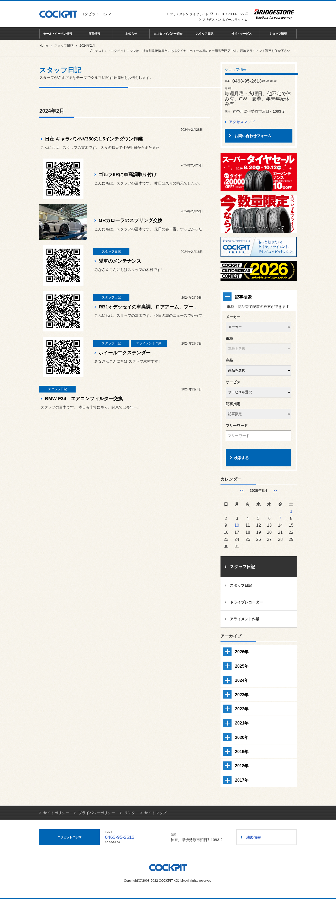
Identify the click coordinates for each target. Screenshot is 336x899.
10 (236, 525)
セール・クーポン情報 (57, 33)
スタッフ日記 (204, 33)
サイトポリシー (56, 813)
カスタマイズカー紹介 (168, 33)
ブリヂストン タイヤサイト (189, 14)
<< (242, 490)
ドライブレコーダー (246, 602)
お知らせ (131, 33)
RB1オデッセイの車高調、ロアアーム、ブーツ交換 (153, 306)
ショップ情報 (278, 33)
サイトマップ (155, 813)
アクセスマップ (242, 122)
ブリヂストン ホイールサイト (223, 19)
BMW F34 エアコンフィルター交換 (84, 398)
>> (275, 490)
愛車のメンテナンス (120, 261)
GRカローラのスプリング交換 (130, 220)
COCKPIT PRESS (231, 14)
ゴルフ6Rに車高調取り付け (128, 174)
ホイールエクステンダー (125, 352)
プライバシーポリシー (96, 813)
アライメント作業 (244, 619)
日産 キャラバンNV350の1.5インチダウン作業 (94, 138)
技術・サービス (242, 33)
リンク (129, 813)
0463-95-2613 (119, 837)
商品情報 (94, 33)
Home (43, 45)
